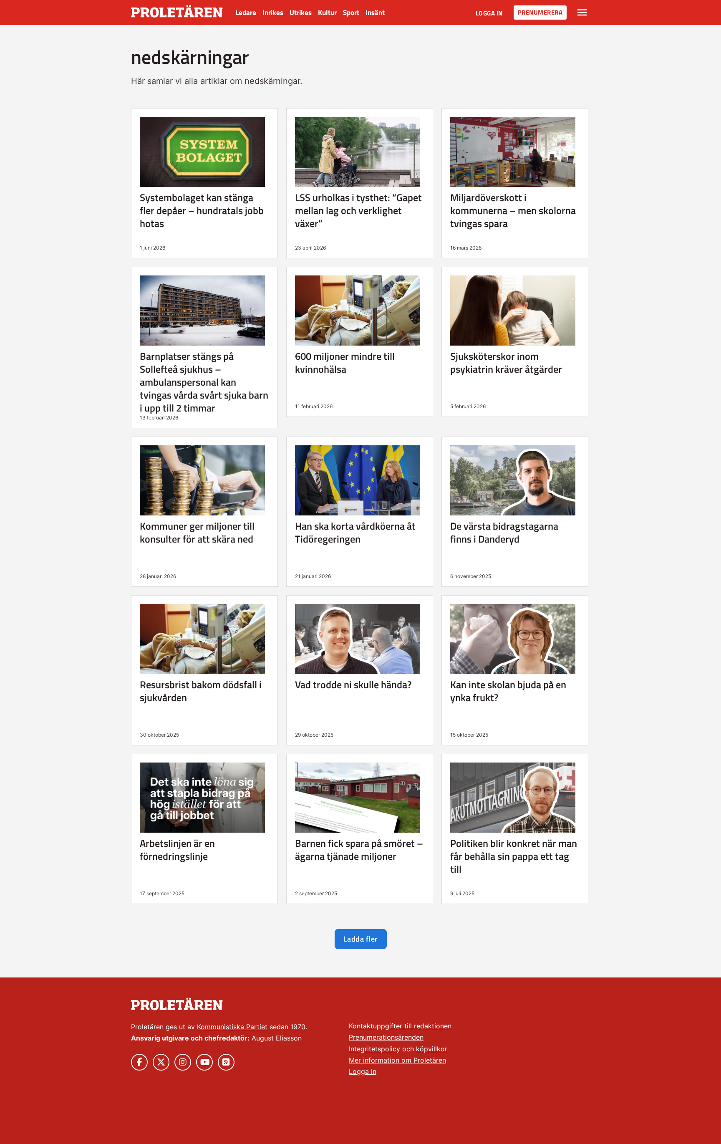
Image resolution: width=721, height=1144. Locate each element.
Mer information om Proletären (397, 1060)
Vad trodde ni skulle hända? (353, 684)
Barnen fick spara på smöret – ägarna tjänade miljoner (359, 850)
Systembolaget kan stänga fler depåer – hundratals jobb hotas (202, 210)
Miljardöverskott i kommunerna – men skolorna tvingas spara (513, 210)
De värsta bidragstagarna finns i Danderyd (504, 532)
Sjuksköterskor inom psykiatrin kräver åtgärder (506, 362)
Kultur (327, 12)
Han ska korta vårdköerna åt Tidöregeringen (355, 532)
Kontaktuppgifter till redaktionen (400, 1026)
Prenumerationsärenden (386, 1037)
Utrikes (301, 12)
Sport (351, 12)
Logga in (489, 13)
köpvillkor (431, 1049)
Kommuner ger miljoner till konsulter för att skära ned (197, 532)
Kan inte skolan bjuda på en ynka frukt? (508, 691)
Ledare (245, 12)
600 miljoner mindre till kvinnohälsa (345, 362)
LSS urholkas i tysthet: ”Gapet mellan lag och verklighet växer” (358, 210)
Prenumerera (540, 12)
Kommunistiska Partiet (232, 1027)
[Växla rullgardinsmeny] (582, 12)
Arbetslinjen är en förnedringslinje (177, 850)
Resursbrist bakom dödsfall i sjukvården (201, 691)
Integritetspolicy (374, 1049)
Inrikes (272, 12)
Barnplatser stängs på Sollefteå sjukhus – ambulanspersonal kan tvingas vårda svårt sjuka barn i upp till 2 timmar (204, 382)
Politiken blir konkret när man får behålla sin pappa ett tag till (513, 856)
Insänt (375, 12)
